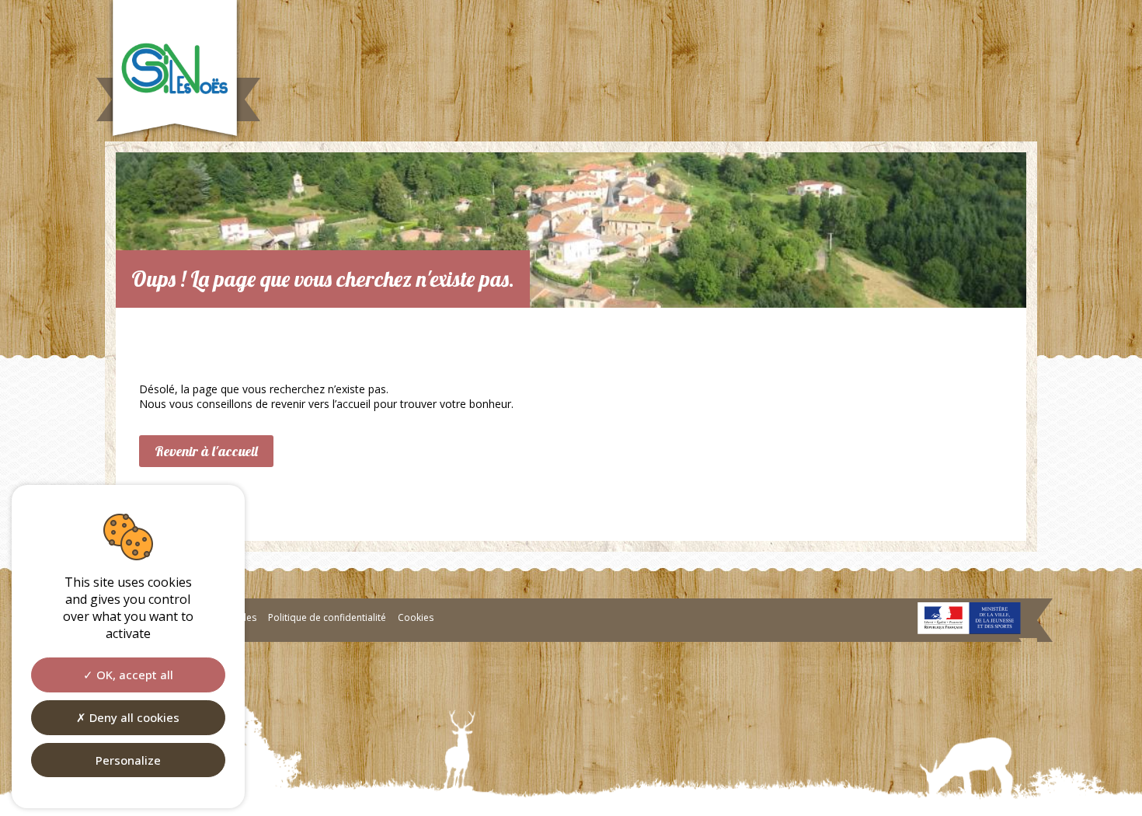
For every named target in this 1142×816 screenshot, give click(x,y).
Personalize (128, 760)
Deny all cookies (132, 717)
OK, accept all (133, 674)
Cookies (415, 617)
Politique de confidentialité (327, 617)
